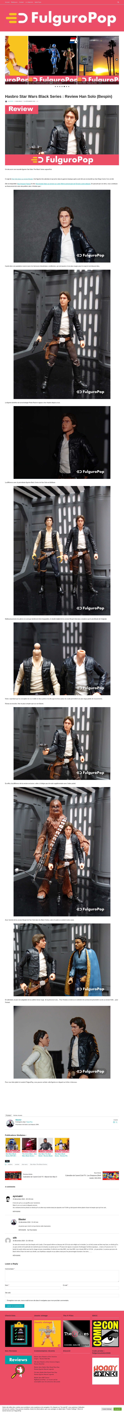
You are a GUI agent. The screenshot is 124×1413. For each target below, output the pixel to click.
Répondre (16, 1211)
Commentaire (10, 1269)
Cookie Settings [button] (106, 1409)
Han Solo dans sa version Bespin (22, 179)
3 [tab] (59, 86)
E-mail (65, 1285)
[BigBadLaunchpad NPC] (78, 60)
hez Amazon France (24, 184)
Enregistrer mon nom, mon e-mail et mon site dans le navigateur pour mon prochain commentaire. (38, 1300)
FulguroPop (29, 1122)
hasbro (10, 1164)
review (17, 1164)
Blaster (10, 101)
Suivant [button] (116, 59)
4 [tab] (62, 86)
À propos (8, 1115)
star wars (25, 1164)
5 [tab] (64, 86)
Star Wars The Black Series (38, 1164)
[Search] (118, 2)
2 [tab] (57, 86)
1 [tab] (55, 86)
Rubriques (14, 2)
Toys (7, 1161)
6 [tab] (66, 86)
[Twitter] (116, 1122)
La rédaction (29, 2)
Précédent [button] (7, 59)
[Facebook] (114, 1122)
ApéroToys (38, 2)
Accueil (7, 2)
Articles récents (17, 1115)
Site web (7, 1292)
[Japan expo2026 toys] (29, 60)
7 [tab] (68, 86)
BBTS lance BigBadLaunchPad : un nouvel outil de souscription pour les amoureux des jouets (47, 1379)
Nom (7, 1285)
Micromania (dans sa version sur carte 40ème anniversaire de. (63, 184)
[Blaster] (10, 1123)
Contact (21, 2)
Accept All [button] (117, 1409)
